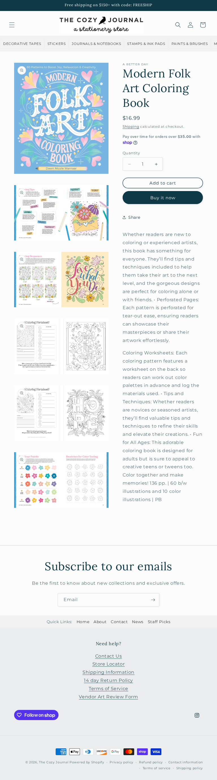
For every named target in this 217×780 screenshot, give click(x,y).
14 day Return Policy (108, 680)
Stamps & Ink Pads (146, 44)
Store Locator (108, 664)
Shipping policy (189, 768)
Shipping (131, 126)
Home (83, 621)
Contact (119, 621)
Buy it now (162, 197)
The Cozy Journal (53, 762)
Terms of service (157, 768)
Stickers (56, 44)
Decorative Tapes (22, 44)
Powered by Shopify (87, 762)
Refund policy (151, 762)
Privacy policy (121, 762)
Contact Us (108, 656)
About (100, 621)
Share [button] (134, 217)
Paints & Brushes (190, 44)
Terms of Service (108, 688)
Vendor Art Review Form (108, 696)
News (137, 621)
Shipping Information (108, 672)
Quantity (131, 153)
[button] (12, 25)
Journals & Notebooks (96, 44)
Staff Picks (159, 621)
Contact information (185, 762)
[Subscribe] (153, 599)
